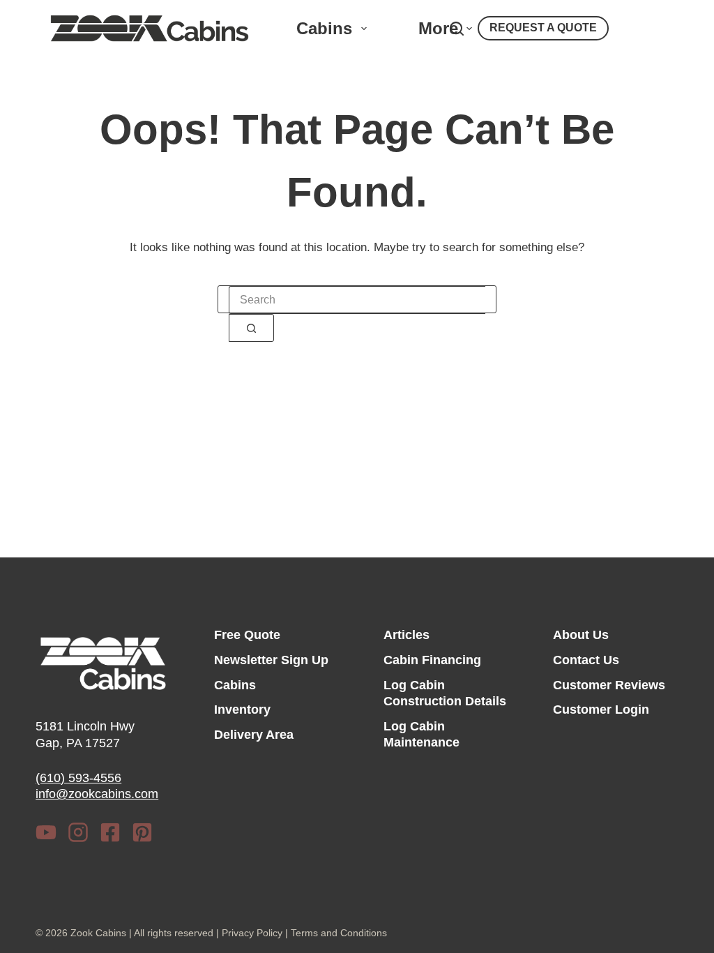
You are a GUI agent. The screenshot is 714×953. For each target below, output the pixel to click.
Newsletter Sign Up (271, 660)
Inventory (242, 709)
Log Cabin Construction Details (444, 693)
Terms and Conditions (339, 932)
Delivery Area (254, 735)
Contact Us (586, 660)
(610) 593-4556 (78, 778)
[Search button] (251, 328)
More (438, 28)
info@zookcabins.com (97, 794)
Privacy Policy (252, 932)
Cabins (324, 28)
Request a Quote (543, 27)
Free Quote (247, 635)
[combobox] (357, 300)
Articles (406, 635)
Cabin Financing (432, 660)
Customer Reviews (609, 685)
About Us (581, 635)
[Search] (457, 29)
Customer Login (601, 709)
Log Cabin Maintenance (421, 734)
